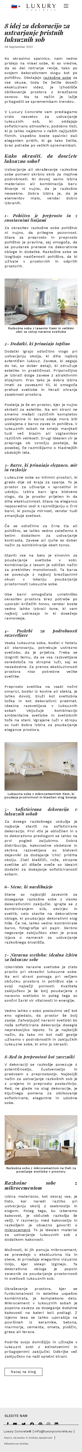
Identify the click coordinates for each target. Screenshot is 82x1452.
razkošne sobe (57, 77)
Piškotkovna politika (16, 1443)
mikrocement (17, 1230)
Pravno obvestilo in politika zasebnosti (28, 1437)
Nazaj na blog (23, 1372)
